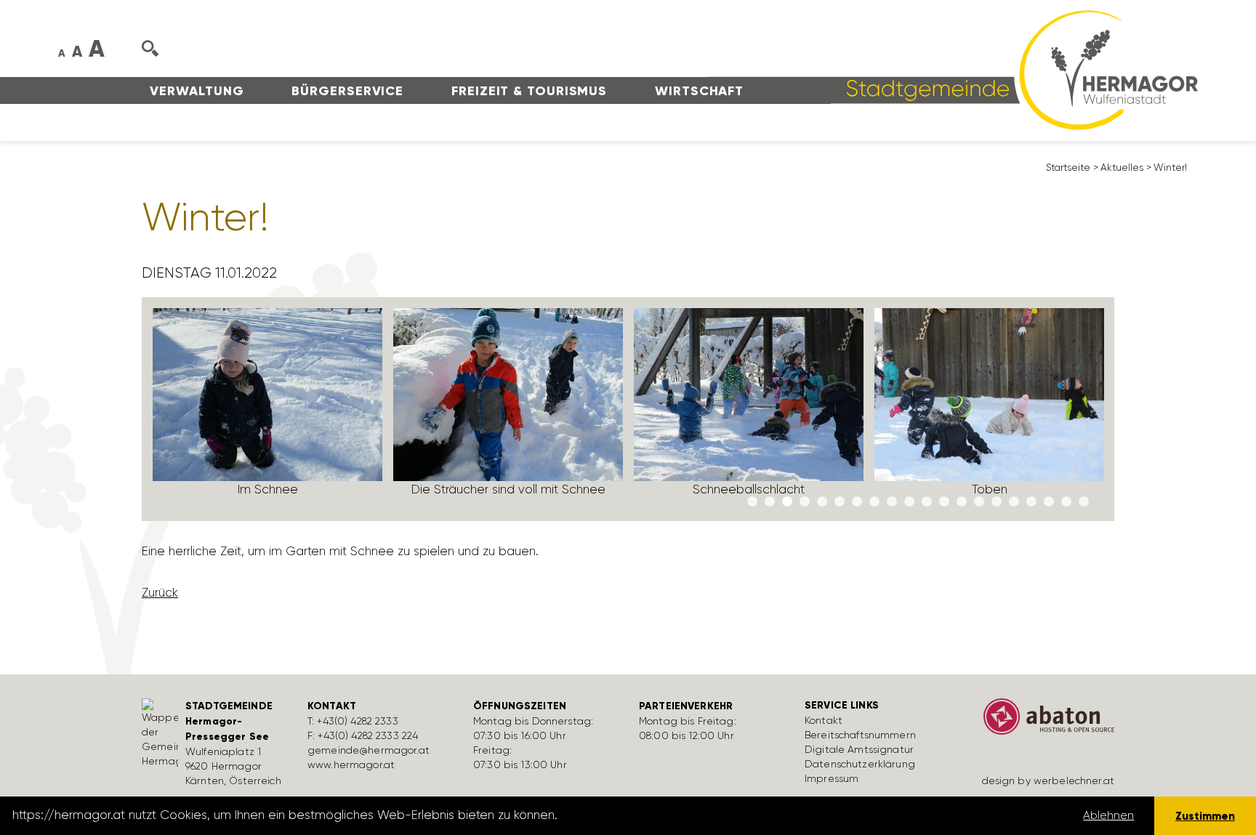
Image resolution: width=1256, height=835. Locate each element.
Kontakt (823, 720)
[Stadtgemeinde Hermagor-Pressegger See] (953, 69)
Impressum (831, 778)
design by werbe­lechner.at (1048, 780)
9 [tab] (892, 502)
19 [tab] (1066, 502)
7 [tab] (857, 502)
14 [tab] (979, 502)
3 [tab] (787, 502)
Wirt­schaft (699, 91)
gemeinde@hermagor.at (368, 750)
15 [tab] (996, 502)
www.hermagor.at (351, 764)
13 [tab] (961, 502)
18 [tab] (1049, 502)
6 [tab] (839, 502)
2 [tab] (769, 502)
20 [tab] (1083, 502)
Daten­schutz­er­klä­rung (860, 764)
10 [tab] (909, 502)
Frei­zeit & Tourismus (529, 91)
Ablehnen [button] (1108, 815)
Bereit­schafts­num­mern (860, 735)
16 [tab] (1014, 502)
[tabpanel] (268, 408)
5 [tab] (822, 502)
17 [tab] (1031, 502)
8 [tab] (874, 502)
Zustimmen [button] (1205, 816)
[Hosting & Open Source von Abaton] (1042, 721)
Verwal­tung (196, 91)
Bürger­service (347, 91)
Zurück (160, 592)
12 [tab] (944, 502)
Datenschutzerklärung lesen (641, 815)
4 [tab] (804, 502)
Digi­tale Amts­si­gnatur (859, 749)
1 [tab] (752, 502)
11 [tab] (926, 502)
